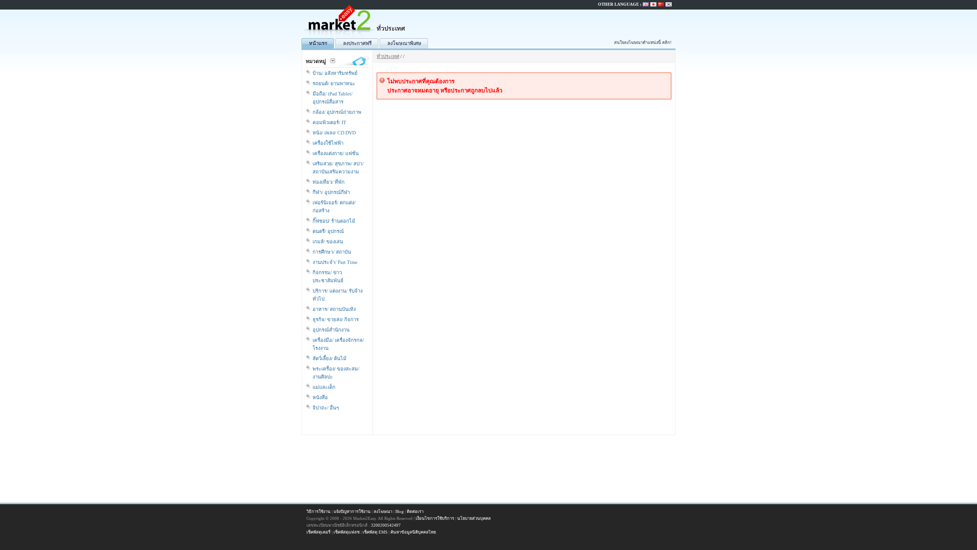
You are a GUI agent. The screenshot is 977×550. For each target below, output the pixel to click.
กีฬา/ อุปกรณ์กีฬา (331, 192)
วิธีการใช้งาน (318, 511)
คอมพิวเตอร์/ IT (329, 122)
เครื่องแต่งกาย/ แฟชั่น (336, 153)
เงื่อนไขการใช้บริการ (435, 518)
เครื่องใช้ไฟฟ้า (328, 143)
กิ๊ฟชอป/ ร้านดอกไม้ (334, 221)
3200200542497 (386, 525)
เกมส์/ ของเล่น (328, 241)
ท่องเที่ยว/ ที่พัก (329, 182)
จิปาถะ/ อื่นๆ (326, 408)
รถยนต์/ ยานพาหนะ (334, 83)
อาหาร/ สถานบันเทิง (334, 309)
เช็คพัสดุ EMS (375, 532)
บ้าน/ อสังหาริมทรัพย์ (335, 73)
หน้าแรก (318, 43)
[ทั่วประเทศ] (339, 36)
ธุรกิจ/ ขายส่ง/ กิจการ (336, 319)
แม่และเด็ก (324, 387)
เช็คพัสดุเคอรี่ (318, 532)
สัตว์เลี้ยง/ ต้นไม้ (330, 358)
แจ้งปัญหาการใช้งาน (352, 511)
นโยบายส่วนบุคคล (474, 518)
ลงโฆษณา (383, 511)
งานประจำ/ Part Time (335, 262)
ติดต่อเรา (415, 511)
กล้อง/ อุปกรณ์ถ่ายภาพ (337, 112)
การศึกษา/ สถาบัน (332, 252)
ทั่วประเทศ (388, 56)
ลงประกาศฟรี (357, 43)
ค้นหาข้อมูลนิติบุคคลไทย (413, 532)
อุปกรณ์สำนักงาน (331, 330)
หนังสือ (320, 397)
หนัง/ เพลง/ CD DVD (334, 133)
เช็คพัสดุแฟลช (347, 532)
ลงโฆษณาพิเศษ (404, 43)
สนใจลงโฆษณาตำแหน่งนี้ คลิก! (643, 42)
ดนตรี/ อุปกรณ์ (328, 231)
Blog (399, 511)
